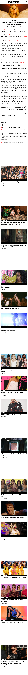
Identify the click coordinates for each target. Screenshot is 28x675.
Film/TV (14, 20)
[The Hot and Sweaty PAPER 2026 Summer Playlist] (14, 360)
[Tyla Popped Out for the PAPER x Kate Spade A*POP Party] (14, 383)
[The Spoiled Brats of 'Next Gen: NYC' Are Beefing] (14, 485)
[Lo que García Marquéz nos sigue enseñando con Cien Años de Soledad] (14, 235)
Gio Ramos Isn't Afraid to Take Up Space (12, 622)
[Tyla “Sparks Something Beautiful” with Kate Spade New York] (14, 276)
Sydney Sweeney (5, 29)
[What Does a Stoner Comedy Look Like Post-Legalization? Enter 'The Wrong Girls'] (14, 213)
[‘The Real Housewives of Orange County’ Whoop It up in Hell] (14, 590)
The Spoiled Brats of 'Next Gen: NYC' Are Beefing (12, 495)
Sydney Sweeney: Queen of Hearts (16, 40)
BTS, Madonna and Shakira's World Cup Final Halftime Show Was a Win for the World (13, 578)
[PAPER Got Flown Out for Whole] (14, 299)
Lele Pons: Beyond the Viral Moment (11, 414)
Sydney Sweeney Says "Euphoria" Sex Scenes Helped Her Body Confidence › (14, 134)
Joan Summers (5, 498)
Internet (3, 412)
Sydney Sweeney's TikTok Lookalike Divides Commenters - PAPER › (14, 125)
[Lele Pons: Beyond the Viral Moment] (14, 405)
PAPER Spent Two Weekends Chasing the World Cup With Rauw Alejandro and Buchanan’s (12, 663)
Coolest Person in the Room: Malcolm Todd (13, 517)
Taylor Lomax (4, 226)
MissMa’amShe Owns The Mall (9, 538)
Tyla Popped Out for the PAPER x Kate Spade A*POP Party (13, 393)
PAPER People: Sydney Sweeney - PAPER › (11, 127)
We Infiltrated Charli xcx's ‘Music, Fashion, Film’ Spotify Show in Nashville (14, 329)
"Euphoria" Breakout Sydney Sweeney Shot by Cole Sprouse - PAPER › (14, 130)
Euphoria (16, 33)
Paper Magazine (5, 666)
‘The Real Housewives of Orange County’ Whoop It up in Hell (12, 600)
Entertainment (4, 220)
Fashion (3, 390)
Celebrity (3, 659)
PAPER (17, 118)
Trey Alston (10, 26)
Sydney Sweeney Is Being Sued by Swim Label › (12, 131)
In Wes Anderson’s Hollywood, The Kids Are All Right (14, 454)
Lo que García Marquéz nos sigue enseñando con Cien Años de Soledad (13, 246)
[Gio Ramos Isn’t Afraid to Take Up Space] (14, 613)
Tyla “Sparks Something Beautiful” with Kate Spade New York (13, 286)
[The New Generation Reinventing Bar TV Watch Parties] (14, 172)
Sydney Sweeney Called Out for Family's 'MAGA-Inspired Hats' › (14, 137)
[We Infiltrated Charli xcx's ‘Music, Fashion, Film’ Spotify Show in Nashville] (14, 319)
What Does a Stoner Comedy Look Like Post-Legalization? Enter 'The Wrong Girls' (13, 223)
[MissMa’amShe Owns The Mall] (14, 528)
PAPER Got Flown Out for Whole (10, 308)
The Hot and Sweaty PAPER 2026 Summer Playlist (12, 370)
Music (2, 306)
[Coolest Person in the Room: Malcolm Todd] (14, 508)
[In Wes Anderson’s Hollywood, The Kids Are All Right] (14, 444)
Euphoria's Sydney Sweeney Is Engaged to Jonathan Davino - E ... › (13, 140)
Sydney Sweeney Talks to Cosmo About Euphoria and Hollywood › (12, 142)
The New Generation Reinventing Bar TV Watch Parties (14, 182)
